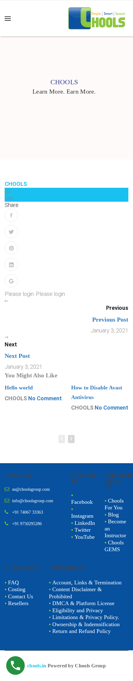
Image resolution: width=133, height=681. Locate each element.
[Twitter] (11, 231)
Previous (117, 308)
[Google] (11, 281)
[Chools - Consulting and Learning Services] (97, 18)
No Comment (45, 398)
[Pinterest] (11, 248)
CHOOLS (16, 184)
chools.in (36, 665)
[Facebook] (11, 215)
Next (11, 344)
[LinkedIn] (11, 264)
